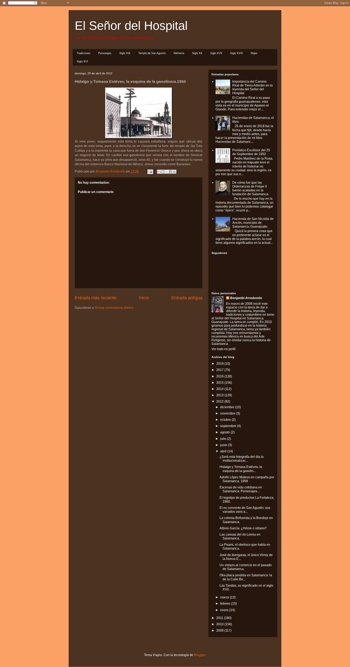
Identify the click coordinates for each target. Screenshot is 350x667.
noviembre (228, 413)
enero (224, 610)
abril (223, 451)
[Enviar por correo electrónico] (159, 172)
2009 (220, 630)
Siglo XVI (82, 61)
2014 (220, 389)
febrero (225, 603)
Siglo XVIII (236, 53)
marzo (225, 597)
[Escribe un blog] (163, 172)
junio (224, 445)
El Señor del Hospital (131, 25)
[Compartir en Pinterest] (174, 172)
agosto (225, 432)
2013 (220, 395)
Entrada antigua (186, 297)
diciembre (227, 407)
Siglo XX (197, 53)
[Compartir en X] (167, 172)
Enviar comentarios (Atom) (114, 307)
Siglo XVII (216, 53)
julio (223, 438)
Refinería (179, 53)
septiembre (228, 426)
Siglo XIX (124, 53)
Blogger (199, 655)
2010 (220, 624)
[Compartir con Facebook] (171, 172)
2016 (220, 376)
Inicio (144, 297)
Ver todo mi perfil (223, 349)
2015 (220, 382)
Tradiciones (83, 53)
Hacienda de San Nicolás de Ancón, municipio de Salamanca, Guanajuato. (253, 222)
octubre (226, 419)
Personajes (104, 53)
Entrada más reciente (95, 297)
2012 (220, 401)
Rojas (254, 53)
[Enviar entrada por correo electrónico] (150, 171)
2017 (220, 370)
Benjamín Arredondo (246, 298)
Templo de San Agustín (152, 53)
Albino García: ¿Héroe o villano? (243, 528)
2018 (220, 363)
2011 (220, 618)
